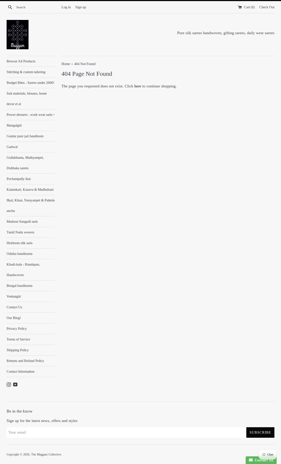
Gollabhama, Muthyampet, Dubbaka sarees (25, 163)
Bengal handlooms (19, 286)
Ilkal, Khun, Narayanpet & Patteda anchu (31, 205)
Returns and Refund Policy (25, 361)
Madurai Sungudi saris (22, 221)
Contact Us (14, 307)
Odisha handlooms (19, 254)
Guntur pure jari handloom (25, 136)
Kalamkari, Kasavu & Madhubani (30, 189)
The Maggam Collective (46, 454)
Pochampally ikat (19, 179)
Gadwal (12, 147)
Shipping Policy (18, 350)
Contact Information (20, 371)
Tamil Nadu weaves (20, 232)
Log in (66, 7)
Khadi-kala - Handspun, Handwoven (23, 270)
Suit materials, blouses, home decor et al (27, 99)
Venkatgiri (14, 296)
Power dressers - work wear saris (31, 114)
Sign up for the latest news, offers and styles (42, 420)
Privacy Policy (17, 328)
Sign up (80, 7)
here (137, 86)
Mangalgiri (14, 125)
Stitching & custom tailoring (26, 72)
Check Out (266, 7)
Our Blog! (14, 318)
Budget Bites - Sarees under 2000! (30, 83)
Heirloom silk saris (19, 243)
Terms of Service (18, 339)
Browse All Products (21, 61)
